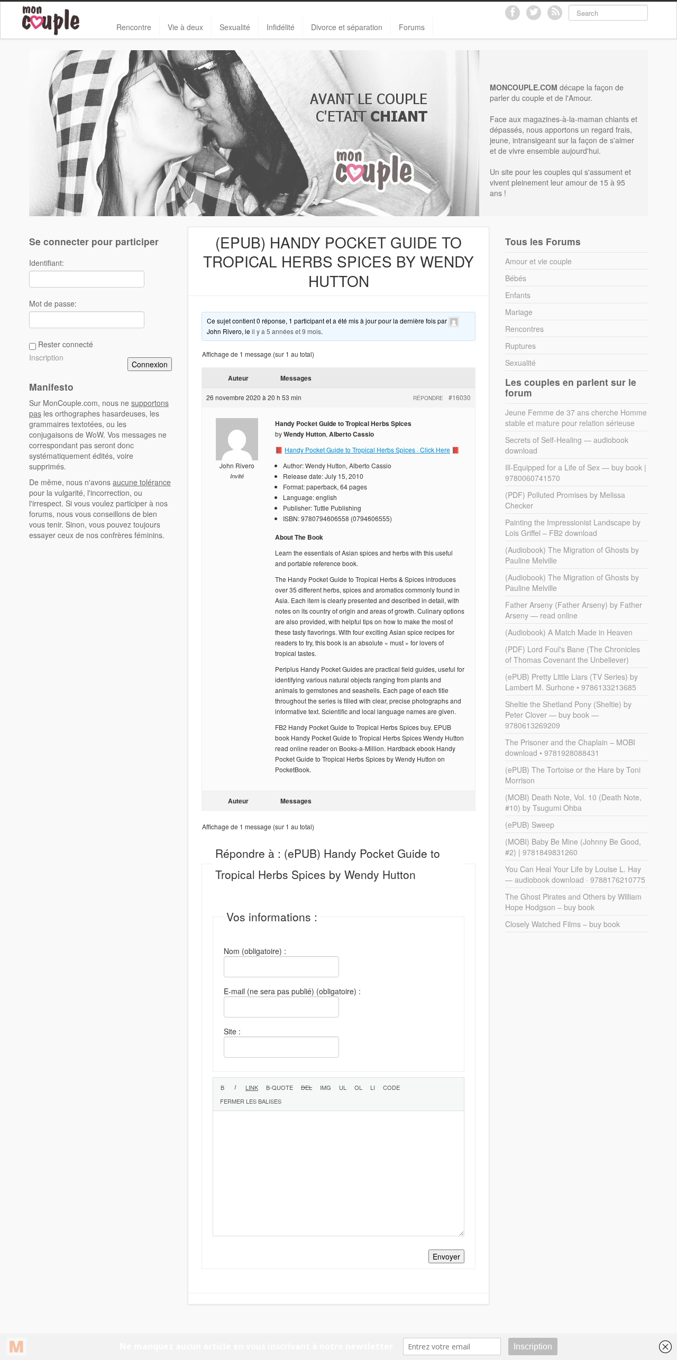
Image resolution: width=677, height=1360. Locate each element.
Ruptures (520, 345)
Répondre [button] (428, 398)
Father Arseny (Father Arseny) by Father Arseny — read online (573, 610)
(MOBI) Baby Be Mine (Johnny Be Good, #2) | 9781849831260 (573, 846)
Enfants (517, 295)
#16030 (460, 397)
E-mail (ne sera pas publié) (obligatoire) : (292, 991)
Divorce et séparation (346, 27)
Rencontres (524, 328)
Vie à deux (185, 27)
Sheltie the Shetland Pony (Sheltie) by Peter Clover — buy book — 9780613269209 (568, 714)
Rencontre (133, 27)
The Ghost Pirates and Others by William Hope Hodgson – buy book (573, 901)
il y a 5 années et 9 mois (286, 331)
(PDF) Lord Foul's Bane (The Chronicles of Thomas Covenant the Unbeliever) (572, 654)
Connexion (150, 364)
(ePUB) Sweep (529, 824)
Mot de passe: (53, 303)
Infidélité (281, 27)
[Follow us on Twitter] (533, 12)
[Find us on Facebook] (512, 12)
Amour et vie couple (538, 261)
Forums (412, 27)
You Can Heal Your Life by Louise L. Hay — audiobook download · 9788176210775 (575, 874)
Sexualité (234, 27)
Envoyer (446, 1256)
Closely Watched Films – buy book (562, 924)
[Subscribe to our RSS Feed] (554, 12)
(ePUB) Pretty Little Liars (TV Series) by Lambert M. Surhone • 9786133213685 (571, 681)
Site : (232, 1031)
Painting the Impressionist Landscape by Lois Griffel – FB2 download (573, 527)
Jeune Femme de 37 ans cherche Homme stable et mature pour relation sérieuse (576, 417)
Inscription (46, 357)
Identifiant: (46, 262)
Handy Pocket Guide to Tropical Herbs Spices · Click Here (367, 449)
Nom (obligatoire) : (255, 951)
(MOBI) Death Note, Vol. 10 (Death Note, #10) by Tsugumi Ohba (573, 802)
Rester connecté (65, 344)
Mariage (519, 312)
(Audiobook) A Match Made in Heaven (569, 632)
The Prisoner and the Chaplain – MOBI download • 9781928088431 (570, 747)
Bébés (515, 278)
